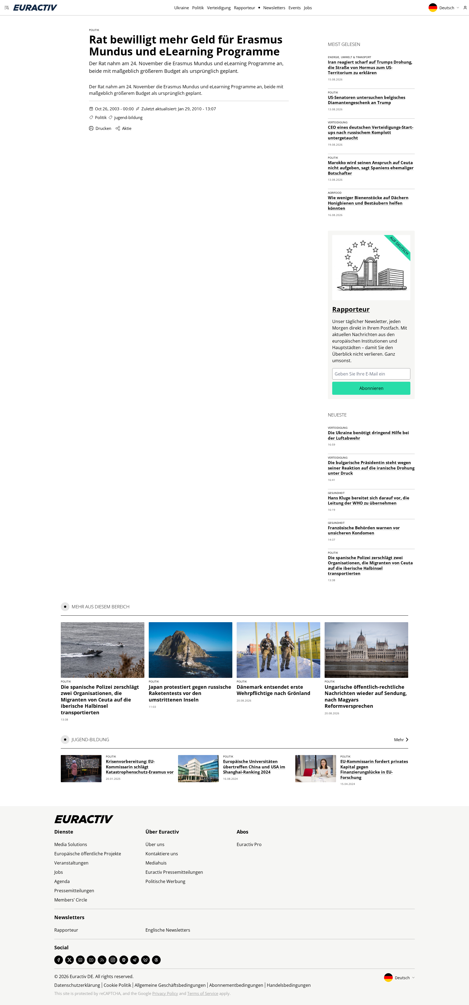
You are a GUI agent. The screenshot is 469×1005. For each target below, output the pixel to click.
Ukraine (181, 7)
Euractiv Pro (249, 844)
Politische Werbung (165, 881)
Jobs (308, 7)
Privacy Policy (165, 993)
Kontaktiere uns (161, 854)
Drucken (103, 128)
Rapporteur (244, 7)
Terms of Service (202, 993)
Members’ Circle (70, 900)
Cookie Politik (117, 985)
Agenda (62, 881)
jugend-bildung (128, 117)
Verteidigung (219, 7)
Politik (198, 7)
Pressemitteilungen (74, 891)
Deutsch (446, 7)
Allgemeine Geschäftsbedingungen (170, 985)
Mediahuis (156, 863)
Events (295, 7)
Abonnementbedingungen (236, 985)
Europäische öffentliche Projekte (87, 854)
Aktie (126, 128)
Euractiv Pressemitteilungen (174, 872)
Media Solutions (70, 844)
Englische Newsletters (167, 930)
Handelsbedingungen (289, 985)
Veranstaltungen (71, 863)
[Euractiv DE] (35, 7)
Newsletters (274, 7)
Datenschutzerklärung (77, 985)
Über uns (154, 844)
